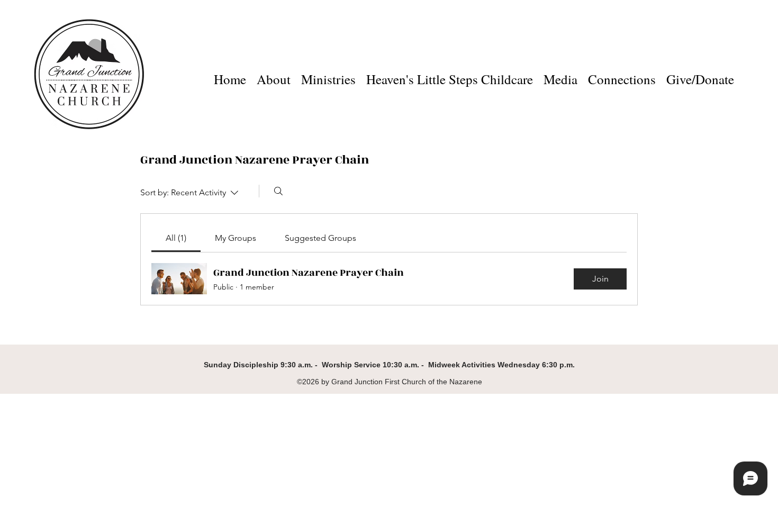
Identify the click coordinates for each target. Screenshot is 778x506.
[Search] (278, 191)
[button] (328, 76)
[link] (176, 238)
